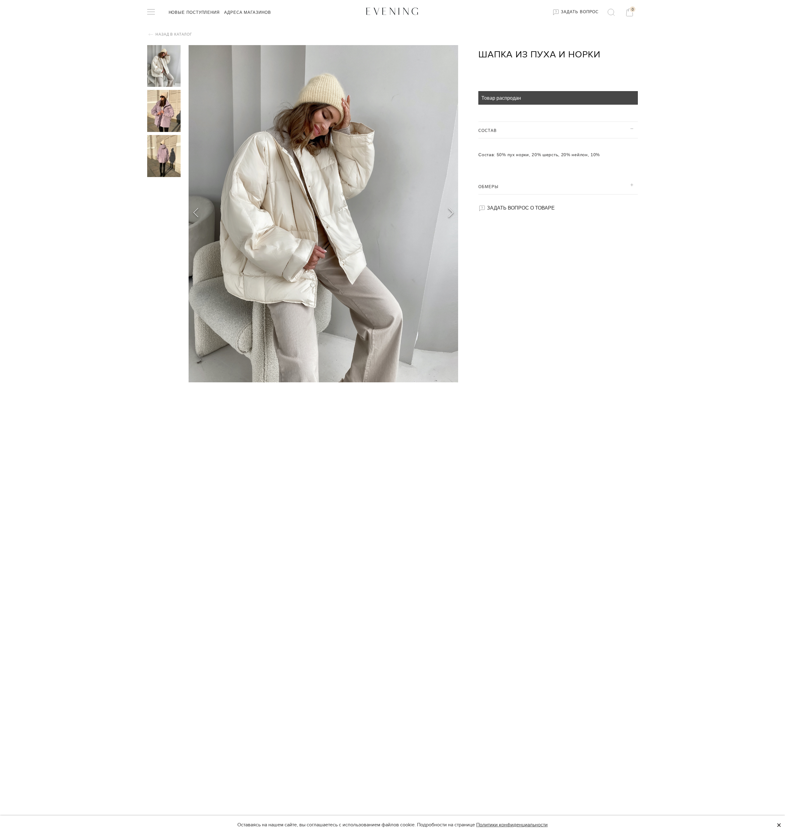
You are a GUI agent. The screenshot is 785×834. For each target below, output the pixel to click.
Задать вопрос (579, 12)
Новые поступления (194, 12)
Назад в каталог (173, 34)
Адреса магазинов (247, 12)
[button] (451, 213)
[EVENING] (392, 10)
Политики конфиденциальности (512, 825)
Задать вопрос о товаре (520, 207)
